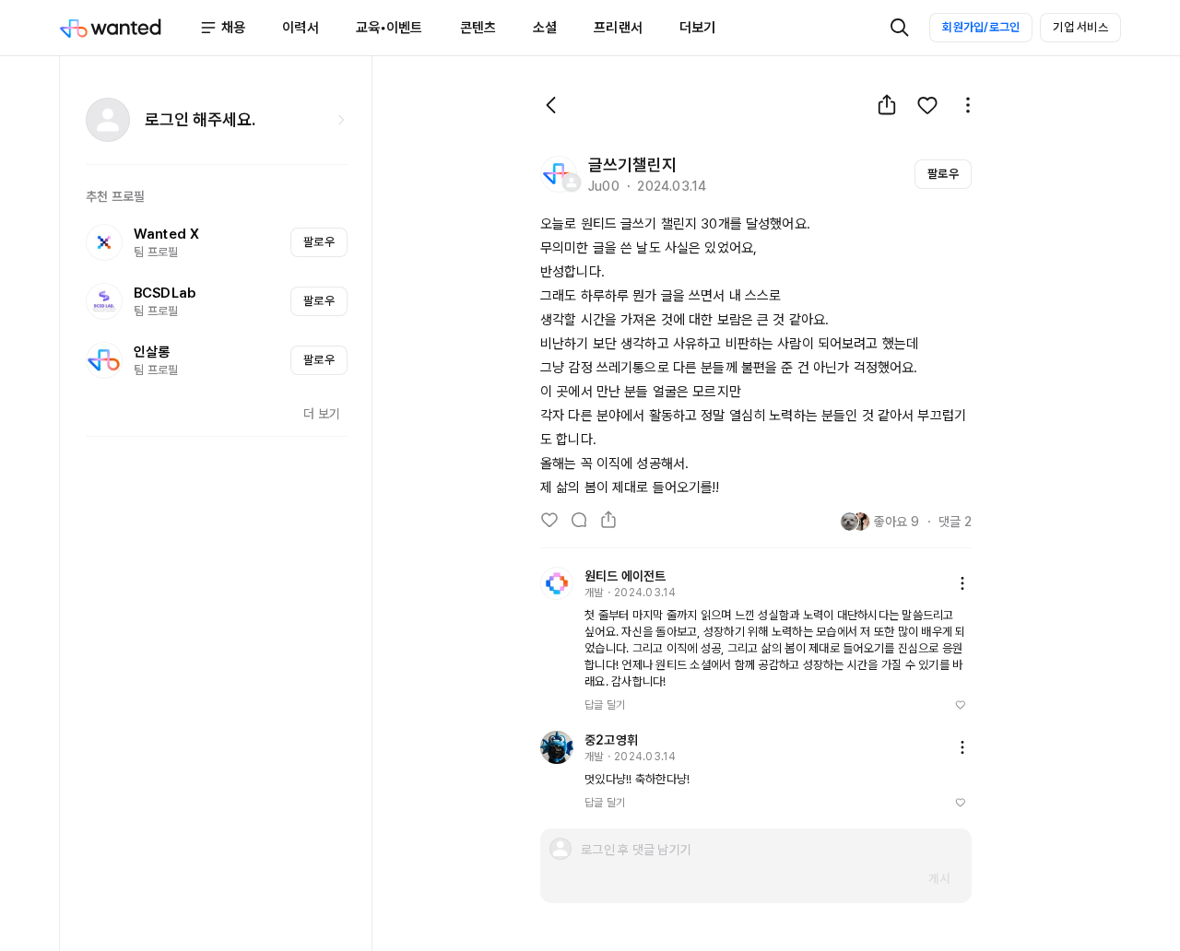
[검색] (900, 28)
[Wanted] (129, 27)
